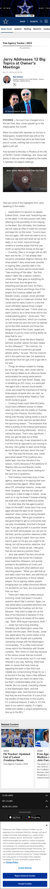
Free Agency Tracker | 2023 (17, 43)
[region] (25, 855)
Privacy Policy (12, 862)
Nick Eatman (18, 77)
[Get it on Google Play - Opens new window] (34, 818)
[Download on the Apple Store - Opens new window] (15, 817)
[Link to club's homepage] (5, 20)
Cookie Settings (25, 868)
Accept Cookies (25, 884)
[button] (25, 179)
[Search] (41, 21)
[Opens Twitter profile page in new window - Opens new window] (14, 84)
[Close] (47, 825)
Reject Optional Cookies (25, 876)
